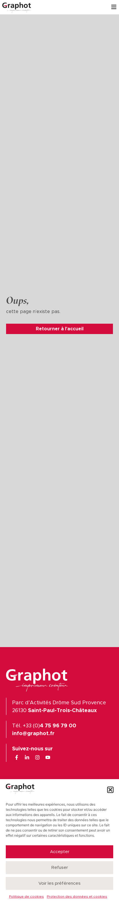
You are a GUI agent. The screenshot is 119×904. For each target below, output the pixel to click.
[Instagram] (37, 757)
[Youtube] (47, 757)
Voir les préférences (59, 883)
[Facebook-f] (16, 757)
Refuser (59, 867)
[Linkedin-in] (27, 757)
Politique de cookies (26, 896)
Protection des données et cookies (77, 896)
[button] (110, 790)
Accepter (59, 852)
